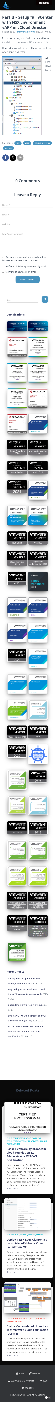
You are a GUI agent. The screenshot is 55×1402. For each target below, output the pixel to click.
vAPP (27, 143)
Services (36, 1373)
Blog (45, 1381)
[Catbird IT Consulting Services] (8, 5)
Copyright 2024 (17, 1394)
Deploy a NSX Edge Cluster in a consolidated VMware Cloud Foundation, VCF (27, 1243)
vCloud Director (42, 143)
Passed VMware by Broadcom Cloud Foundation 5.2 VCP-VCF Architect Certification (26, 1031)
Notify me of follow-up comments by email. (25, 266)
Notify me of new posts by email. (21, 271)
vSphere (8, 148)
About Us (29, 1388)
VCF (39, 1138)
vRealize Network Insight (34, 1141)
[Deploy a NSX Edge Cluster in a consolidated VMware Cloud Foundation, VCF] (27, 1213)
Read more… (13, 1188)
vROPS (9, 1144)
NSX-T (28, 1138)
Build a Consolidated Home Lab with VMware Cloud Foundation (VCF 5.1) (27, 1329)
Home (21, 1373)
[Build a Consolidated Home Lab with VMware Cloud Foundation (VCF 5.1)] (27, 1297)
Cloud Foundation (16, 1138)
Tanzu (34, 1138)
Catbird (41, 1394)
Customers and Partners (22, 1381)
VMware (18, 1141)
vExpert (10, 1141)
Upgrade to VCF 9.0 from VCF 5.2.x (25, 1004)
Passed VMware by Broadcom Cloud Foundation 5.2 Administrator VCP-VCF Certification (26, 1154)
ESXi (27, 1318)
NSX (18, 143)
